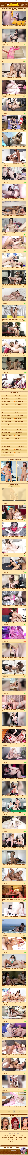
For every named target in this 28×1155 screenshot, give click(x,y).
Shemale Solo (5, 449)
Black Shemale (18, 404)
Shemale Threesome (6, 452)
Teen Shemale (18, 449)
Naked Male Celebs (17, 0)
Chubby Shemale (18, 412)
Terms (11, 1147)
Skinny (5, 1139)
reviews (6, 1147)
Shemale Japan (5, 429)
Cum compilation (20, 1139)
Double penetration (15, 1141)
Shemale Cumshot (19, 415)
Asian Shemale (5, 398)
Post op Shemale (5, 438)
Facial (9, 1139)
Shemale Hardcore (19, 424)
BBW (18, 1135)
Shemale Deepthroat (6, 418)
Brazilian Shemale (19, 409)
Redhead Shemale (6, 441)
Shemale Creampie (6, 415)
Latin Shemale (18, 429)
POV (15, 1137)
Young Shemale (5, 455)
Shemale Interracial (19, 426)
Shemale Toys (18, 452)
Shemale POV (18, 438)
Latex (23, 1141)
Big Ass (6, 1135)
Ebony (22, 1135)
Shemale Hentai (18, 395)
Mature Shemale (18, 432)
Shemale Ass (18, 398)
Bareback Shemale (6, 401)
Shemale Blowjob (18, 407)
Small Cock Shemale (19, 446)
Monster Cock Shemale (7, 435)
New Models (14, 1115)
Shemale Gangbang (6, 421)
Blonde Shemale (5, 407)
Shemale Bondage (6, 409)
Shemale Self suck (19, 441)
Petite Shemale (18, 435)
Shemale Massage (6, 432)
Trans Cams (25, 0)
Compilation (12, 1135)
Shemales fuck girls (19, 443)
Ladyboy (20, 1137)
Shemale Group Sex (6, 424)
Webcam (11, 1144)
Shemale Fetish (18, 418)
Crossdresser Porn (6, 412)
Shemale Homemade (6, 426)
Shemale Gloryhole (19, 421)
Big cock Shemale (19, 401)
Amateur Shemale (6, 395)
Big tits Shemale (5, 404)
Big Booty (16, 1144)
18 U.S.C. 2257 (14, 1150)
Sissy (11, 1137)
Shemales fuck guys (6, 446)
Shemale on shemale (6, 443)
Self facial (6, 1141)
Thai (13, 1139)
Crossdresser (5, 1137)
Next (19, 1111)
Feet (25, 1137)
